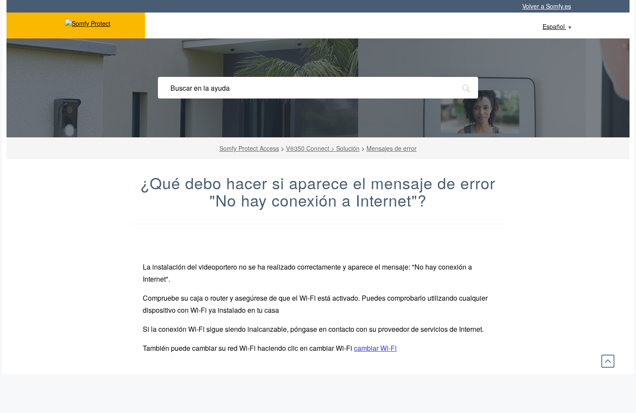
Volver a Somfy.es (546, 6)
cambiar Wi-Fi (375, 348)
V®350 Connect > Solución (323, 148)
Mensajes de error (391, 148)
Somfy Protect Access (249, 148)
